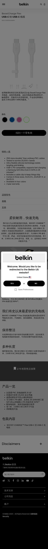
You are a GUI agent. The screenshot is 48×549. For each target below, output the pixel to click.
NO (36, 283)
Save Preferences (25, 289)
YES (12, 283)
